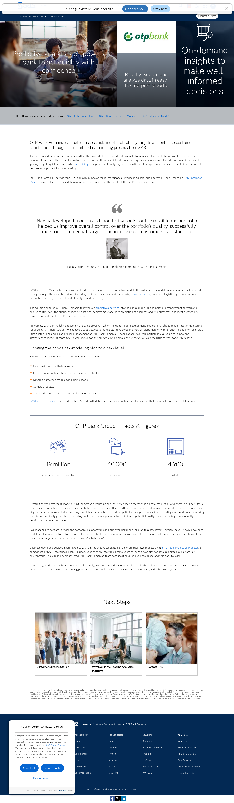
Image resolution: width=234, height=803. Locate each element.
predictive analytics (107, 307)
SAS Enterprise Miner (81, 116)
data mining (81, 164)
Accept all (29, 768)
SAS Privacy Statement (56, 745)
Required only (52, 768)
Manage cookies (41, 778)
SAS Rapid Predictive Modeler (118, 116)
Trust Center (83, 789)
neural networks (140, 294)
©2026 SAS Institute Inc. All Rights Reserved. (115, 789)
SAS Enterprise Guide (155, 116)
